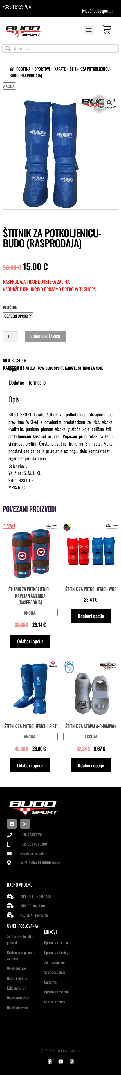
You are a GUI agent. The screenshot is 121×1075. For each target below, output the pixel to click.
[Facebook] (12, 824)
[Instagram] (25, 824)
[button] (89, 30)
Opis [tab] (13, 368)
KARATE (60, 69)
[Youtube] (61, 1061)
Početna (23, 69)
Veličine (10, 307)
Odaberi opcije (30, 641)
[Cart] (106, 29)
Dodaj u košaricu (45, 336)
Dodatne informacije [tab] (27, 382)
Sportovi (42, 69)
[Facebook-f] (50, 1061)
